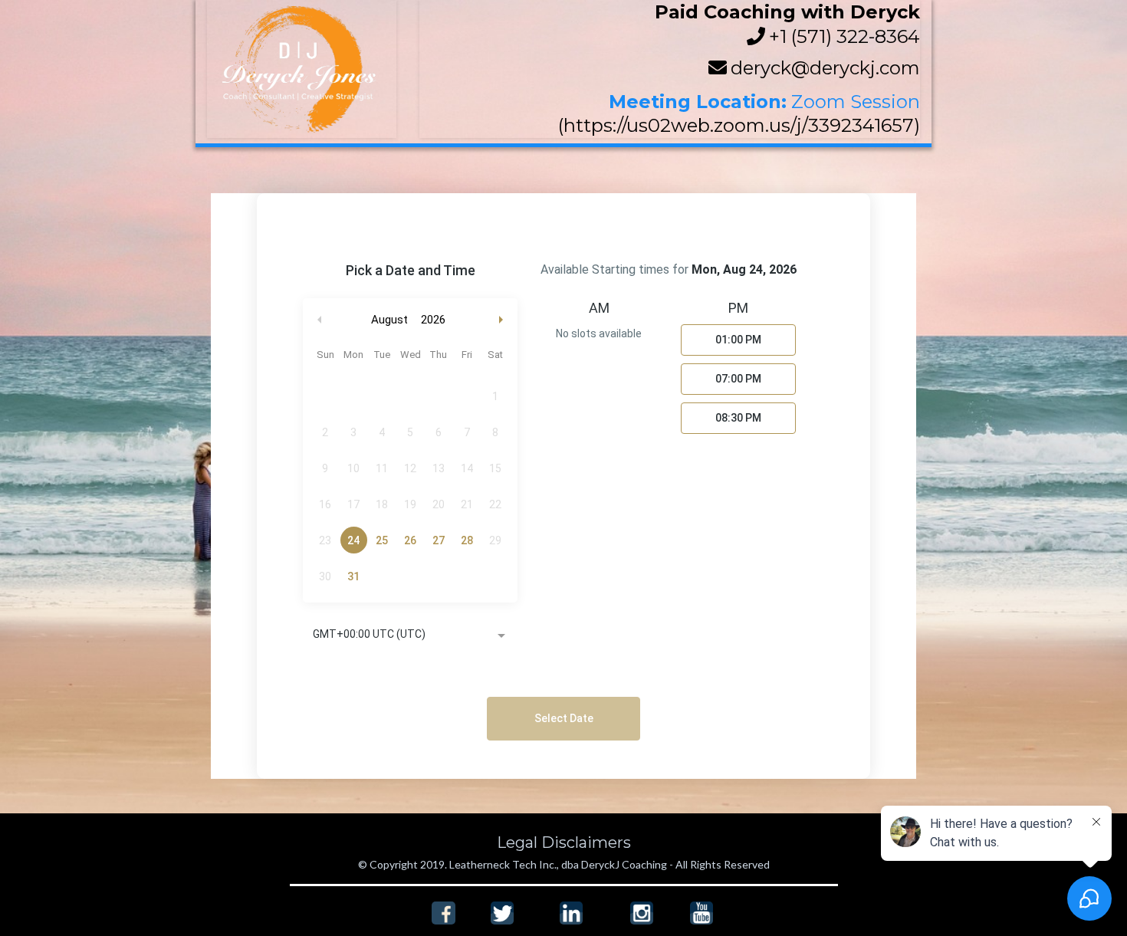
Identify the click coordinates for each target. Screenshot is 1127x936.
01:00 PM (738, 339)
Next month (503, 320)
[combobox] (410, 635)
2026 (433, 320)
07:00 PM (738, 379)
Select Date (563, 718)
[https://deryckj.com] (301, 69)
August (389, 320)
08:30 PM (738, 418)
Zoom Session (855, 101)
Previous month (320, 320)
